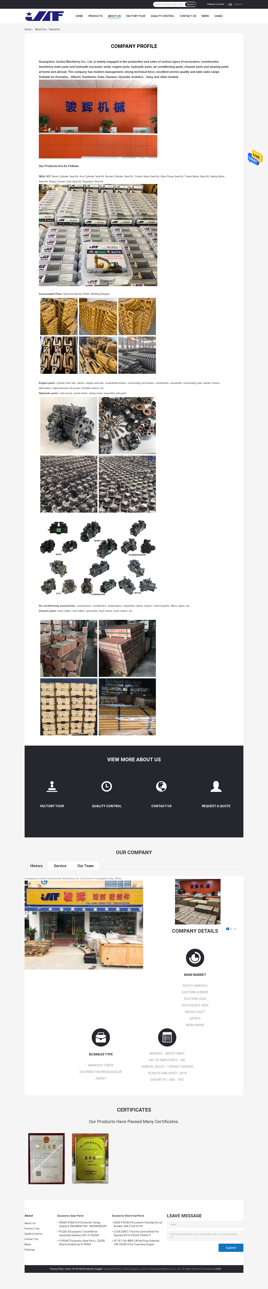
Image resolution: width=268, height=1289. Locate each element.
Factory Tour (135, 16)
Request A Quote (215, 4)
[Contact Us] (161, 787)
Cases (218, 16)
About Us (114, 16)
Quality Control (162, 16)
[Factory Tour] (52, 787)
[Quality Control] (107, 787)
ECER (218, 1269)
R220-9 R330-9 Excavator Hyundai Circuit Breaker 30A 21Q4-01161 (138, 1224)
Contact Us (188, 16)
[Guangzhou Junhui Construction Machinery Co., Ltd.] (45, 16)
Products (95, 16)
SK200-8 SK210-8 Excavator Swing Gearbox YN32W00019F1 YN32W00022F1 (83, 1224)
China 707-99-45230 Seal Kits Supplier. (84, 1269)
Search (190, 4)
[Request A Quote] (216, 787)
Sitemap (30, 1249)
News (205, 16)
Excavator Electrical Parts (128, 1215)
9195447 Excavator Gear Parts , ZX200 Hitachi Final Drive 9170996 (82, 1242)
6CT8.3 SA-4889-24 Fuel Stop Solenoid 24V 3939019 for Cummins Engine (137, 1242)
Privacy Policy (56, 1269)
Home (79, 16)
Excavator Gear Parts (70, 1215)
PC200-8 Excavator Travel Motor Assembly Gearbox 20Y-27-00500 (79, 1233)
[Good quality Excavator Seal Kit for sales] (46, 1158)
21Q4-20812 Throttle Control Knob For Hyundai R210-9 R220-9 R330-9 (136, 1233)
